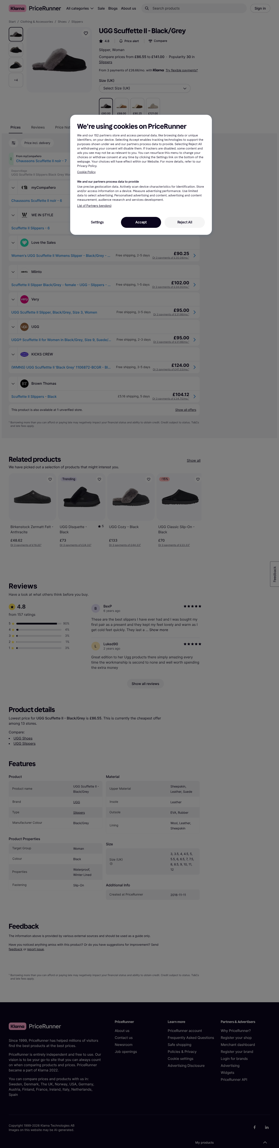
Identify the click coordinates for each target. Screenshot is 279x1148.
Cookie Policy (86, 172)
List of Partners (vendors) (94, 206)
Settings (97, 222)
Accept (141, 222)
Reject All (184, 222)
